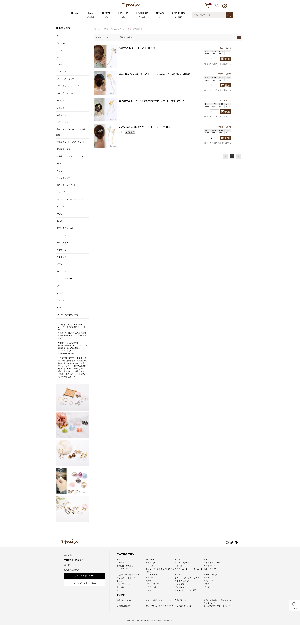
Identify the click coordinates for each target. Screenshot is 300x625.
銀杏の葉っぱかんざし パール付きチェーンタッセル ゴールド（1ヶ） (150, 74)
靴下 (59, 36)
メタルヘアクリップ (65, 79)
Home (74, 15)
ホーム (97, 29)
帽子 (59, 57)
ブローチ (61, 300)
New (90, 15)
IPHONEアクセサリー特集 (68, 315)
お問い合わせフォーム (85, 576)
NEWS (160, 15)
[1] (72, 397)
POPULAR (142, 15)
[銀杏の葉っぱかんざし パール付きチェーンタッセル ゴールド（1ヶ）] (105, 83)
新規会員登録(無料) (72, 570)
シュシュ (61, 108)
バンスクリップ (63, 163)
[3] (72, 453)
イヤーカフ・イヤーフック (68, 86)
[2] (72, 425)
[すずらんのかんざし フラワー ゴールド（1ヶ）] (105, 136)
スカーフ (61, 65)
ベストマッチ (110, 37)
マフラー (61, 214)
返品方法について (124, 600)
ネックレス (61, 271)
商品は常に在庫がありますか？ (217, 606)
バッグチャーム (63, 243)
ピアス (60, 264)
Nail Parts (61, 43)
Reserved (167, 620)
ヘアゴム (61, 207)
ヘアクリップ (62, 122)
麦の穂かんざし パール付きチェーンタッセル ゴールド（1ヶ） (147, 101)
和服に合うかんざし (65, 228)
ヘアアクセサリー (64, 278)
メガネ (60, 50)
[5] (72, 509)
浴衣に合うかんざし (114, 29)
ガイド (67, 565)
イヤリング (61, 72)
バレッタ (61, 101)
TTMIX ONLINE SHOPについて (77, 560)
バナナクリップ (63, 178)
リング (60, 307)
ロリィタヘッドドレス (66, 185)
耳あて (60, 221)
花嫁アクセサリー (64, 149)
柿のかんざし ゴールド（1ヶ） (133, 48)
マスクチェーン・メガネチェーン (71, 142)
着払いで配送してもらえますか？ (160, 606)
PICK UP (123, 15)
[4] (72, 481)
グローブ (61, 192)
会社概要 (68, 555)
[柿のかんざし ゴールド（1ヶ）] (105, 56)
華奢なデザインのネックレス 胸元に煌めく (72, 132)
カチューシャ (62, 115)
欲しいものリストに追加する (219, 64)
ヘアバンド (61, 235)
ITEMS (106, 15)
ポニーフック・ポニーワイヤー (70, 199)
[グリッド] (234, 37)
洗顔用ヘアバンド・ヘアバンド (70, 156)
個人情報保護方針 (124, 606)
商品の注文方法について (185, 600)
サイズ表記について (183, 606)
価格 (128, 37)
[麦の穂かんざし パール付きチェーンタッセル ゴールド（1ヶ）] (105, 109)
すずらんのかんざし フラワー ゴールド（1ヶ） (140, 127)
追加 (227, 59)
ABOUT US (178, 15)
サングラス (61, 257)
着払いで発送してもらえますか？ (160, 600)
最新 (121, 37)
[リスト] (239, 37)
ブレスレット (62, 286)
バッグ (60, 293)
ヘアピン (61, 171)
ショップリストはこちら (84, 583)
